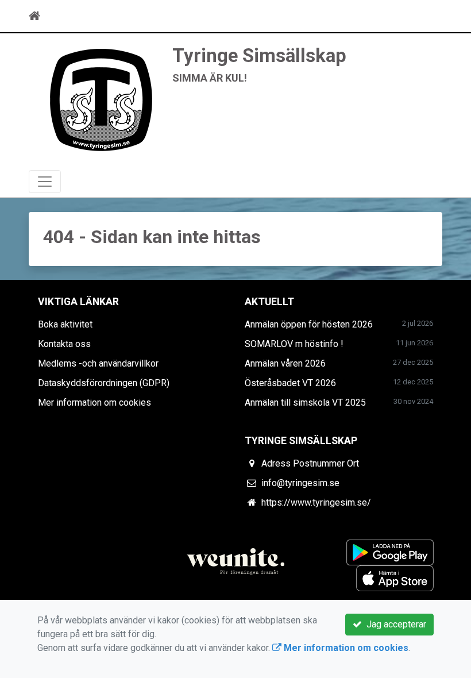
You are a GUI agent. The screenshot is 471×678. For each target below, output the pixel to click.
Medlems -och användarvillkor (98, 363)
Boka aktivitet (65, 324)
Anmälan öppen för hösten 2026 (309, 324)
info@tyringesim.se (300, 482)
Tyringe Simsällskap (259, 56)
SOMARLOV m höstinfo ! (294, 343)
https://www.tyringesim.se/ (316, 502)
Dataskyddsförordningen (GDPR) (103, 382)
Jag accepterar (394, 624)
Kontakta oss (64, 343)
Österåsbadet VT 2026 (290, 382)
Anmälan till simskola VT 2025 (305, 402)
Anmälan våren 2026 (285, 363)
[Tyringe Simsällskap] (100, 98)
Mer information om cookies (94, 402)
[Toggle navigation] (426, 16)
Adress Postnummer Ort (310, 463)
